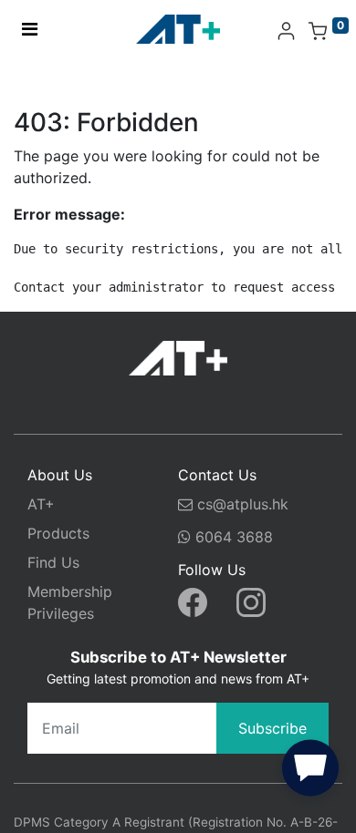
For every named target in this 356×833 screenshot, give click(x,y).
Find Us (53, 562)
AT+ (41, 504)
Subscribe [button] (272, 728)
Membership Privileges (69, 602)
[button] (310, 771)
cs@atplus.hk (242, 504)
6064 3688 (232, 537)
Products (58, 533)
